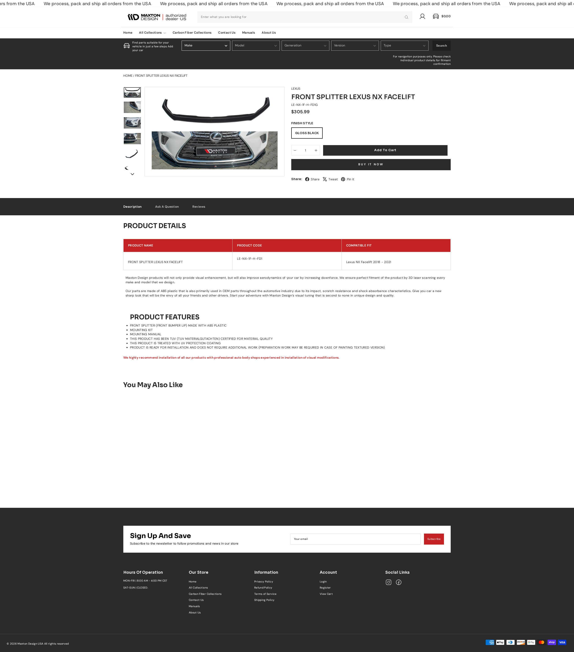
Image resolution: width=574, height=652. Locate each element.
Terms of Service (265, 594)
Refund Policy (263, 587)
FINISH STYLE (302, 123)
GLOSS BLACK (307, 133)
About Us (269, 33)
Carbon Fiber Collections (192, 33)
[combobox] (304, 17)
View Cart (326, 594)
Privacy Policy (263, 581)
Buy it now (371, 164)
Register (325, 587)
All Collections (151, 33)
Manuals (248, 33)
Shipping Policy (264, 600)
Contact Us (226, 33)
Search (441, 45)
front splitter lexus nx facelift (161, 76)
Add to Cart (161, 478)
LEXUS (295, 89)
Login (323, 581)
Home (127, 33)
